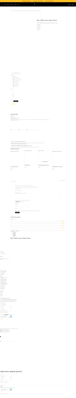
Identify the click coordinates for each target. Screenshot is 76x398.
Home (12, 10)
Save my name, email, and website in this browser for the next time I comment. (28, 210)
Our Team (2, 274)
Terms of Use (2, 285)
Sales (1, 295)
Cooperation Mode (3, 271)
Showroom (2, 277)
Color (12, 74)
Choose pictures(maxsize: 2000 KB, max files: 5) (22, 200)
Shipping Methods (3, 280)
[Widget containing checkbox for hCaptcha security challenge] (6, 316)
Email (1, 309)
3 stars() (14, 234)
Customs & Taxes (3, 282)
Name (16, 206)
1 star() (14, 236)
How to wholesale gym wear (4, 298)
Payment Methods (3, 279)
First (11, 306)
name (1, 303)
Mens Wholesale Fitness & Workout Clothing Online (20, 10)
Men (1, 292)
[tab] (38, 141)
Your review (17, 192)
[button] (13, 104)
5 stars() (14, 233)
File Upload (2, 314)
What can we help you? (4, 311)
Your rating (17, 190)
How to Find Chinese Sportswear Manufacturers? (8, 299)
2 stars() (14, 235)
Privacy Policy (2, 287)
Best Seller (2, 291)
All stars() (14, 232)
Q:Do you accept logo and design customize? (18, 141)
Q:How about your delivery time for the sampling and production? (21, 145)
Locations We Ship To (3, 283)
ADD (16, 101)
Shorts (30, 10)
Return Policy (2, 288)
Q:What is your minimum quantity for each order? (19, 143)
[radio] (39, 76)
